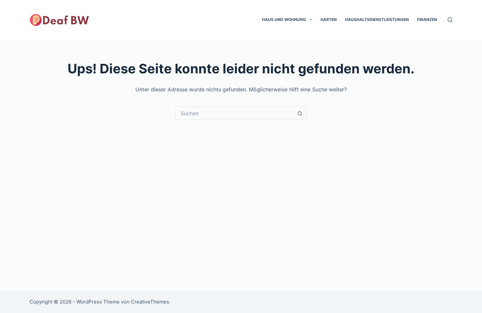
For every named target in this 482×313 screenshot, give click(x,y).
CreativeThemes (150, 302)
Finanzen (427, 19)
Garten (328, 19)
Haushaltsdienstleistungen (377, 19)
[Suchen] (450, 19)
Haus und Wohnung (284, 19)
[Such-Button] (300, 113)
